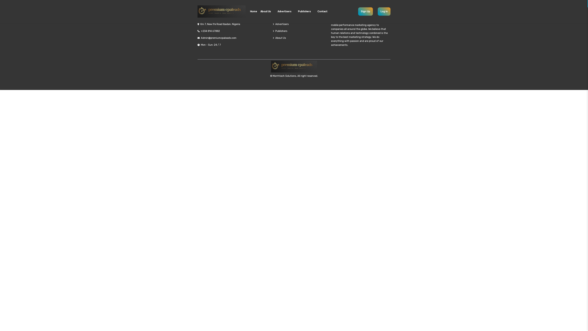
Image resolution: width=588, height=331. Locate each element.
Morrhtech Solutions (284, 75)
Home (253, 11)
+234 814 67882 (210, 31)
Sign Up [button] (365, 11)
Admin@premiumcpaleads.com (218, 37)
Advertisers (284, 11)
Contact (322, 11)
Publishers (304, 11)
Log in (384, 11)
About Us (265, 11)
